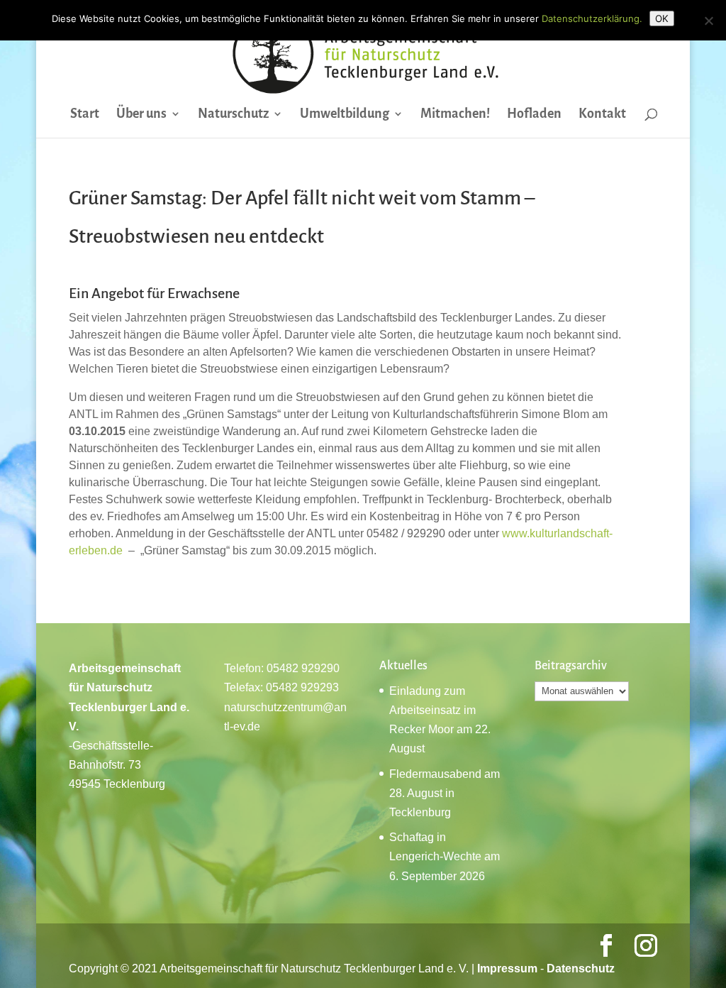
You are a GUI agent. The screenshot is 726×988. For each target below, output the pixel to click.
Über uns (141, 115)
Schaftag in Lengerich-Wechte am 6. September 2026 (444, 856)
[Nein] (708, 20)
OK (662, 18)
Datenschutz (581, 968)
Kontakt (602, 115)
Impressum (507, 968)
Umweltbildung (344, 115)
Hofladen (534, 115)
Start (84, 115)
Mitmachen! (455, 115)
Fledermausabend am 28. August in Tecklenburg (444, 793)
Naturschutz (233, 115)
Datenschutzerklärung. (592, 18)
